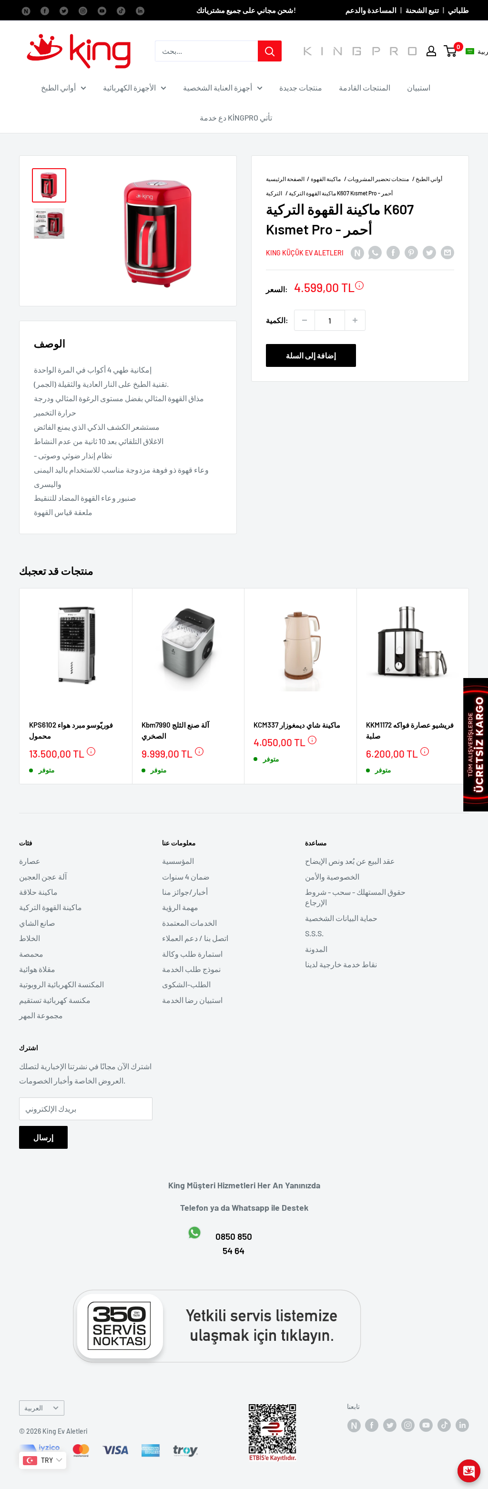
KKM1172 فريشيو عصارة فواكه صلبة (410, 730)
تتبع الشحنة (422, 10)
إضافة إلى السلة (311, 355)
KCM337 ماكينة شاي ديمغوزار (297, 724)
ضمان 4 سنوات (186, 876)
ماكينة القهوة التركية (50, 907)
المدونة (316, 948)
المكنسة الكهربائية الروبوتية (61, 984)
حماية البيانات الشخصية (341, 917)
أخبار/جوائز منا (185, 891)
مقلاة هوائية (37, 968)
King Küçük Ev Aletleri (305, 253)
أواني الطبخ (58, 87)
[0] (451, 51)
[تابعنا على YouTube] (102, 10)
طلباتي (458, 10)
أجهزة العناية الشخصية (217, 87)
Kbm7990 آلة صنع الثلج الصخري (175, 730)
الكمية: (277, 319)
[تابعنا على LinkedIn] (140, 10)
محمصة (31, 953)
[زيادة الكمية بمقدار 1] (355, 320)
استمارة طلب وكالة (192, 953)
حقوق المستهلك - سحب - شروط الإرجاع (355, 897)
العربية (33, 1408)
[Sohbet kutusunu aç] (469, 1470)
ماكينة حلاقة (38, 891)
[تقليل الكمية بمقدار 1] (305, 320)
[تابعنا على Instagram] (83, 10)
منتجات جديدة (300, 87)
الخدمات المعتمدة (189, 922)
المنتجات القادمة (364, 87)
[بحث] (270, 51)
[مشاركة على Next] (357, 251)
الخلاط (29, 937)
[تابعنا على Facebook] (25, 10)
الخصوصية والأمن (332, 876)
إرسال (43, 1137)
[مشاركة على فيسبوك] (393, 251)
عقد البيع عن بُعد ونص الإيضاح (350, 860)
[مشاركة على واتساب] (375, 251)
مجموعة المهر (41, 1015)
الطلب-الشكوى (186, 984)
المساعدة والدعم (371, 10)
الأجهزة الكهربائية (129, 87)
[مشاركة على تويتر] (429, 251)
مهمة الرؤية (180, 907)
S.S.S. (314, 933)
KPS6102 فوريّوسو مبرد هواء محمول (71, 730)
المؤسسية (178, 860)
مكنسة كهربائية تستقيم (55, 999)
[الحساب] (431, 51)
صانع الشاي (37, 922)
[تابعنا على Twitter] (64, 10)
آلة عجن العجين (43, 876)
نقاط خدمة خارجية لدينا (341, 964)
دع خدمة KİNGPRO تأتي (236, 117)
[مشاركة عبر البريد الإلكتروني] (447, 251)
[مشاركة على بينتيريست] (411, 251)
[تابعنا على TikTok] (121, 10)
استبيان (418, 87)
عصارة (30, 860)
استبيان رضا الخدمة (192, 999)
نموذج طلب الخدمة (191, 968)
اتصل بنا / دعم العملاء (195, 937)
